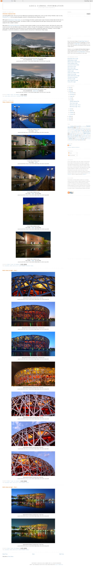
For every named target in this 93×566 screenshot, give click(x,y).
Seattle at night (71, 71)
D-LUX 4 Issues (75, 129)
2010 (70, 89)
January (71, 114)
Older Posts (61, 554)
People (77, 137)
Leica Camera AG (59, 564)
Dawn (88, 129)
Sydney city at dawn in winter (73, 72)
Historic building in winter (72, 63)
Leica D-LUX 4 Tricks (72, 66)
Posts (70, 153)
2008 (70, 116)
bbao (70, 145)
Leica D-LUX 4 (13, 96)
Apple (68, 126)
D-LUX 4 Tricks (82, 129)
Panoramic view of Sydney (73, 69)
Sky (89, 137)
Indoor (88, 130)
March (71, 110)
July (71, 98)
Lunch (71, 133)
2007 (70, 118)
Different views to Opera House (74, 61)
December (72, 92)
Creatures (69, 129)
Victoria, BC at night (72, 81)
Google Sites (77, 43)
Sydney (70, 138)
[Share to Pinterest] (26, 94)
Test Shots (83, 138)
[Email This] (21, 94)
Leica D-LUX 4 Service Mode (73, 64)
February (72, 112)
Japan (8, 96)
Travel (25, 96)
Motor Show (80, 133)
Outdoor (19, 96)
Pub (80, 137)
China (11, 482)
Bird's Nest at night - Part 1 (10, 487)
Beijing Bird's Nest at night (73, 58)
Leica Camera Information (46, 6)
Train (75, 139)
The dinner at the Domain (73, 77)
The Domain (88, 138)
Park (22, 96)
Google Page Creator (83, 41)
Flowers (69, 130)
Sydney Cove (77, 138)
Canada (77, 126)
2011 (70, 87)
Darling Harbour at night (72, 60)
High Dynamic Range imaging (14, 19)
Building (7, 265)
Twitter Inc (84, 174)
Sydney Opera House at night (73, 75)
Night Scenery (22, 265)
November (72, 94)
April (71, 108)
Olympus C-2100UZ (86, 134)
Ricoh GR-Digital (85, 137)
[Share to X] (23, 94)
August (71, 96)
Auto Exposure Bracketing (14, 25)
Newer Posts (5, 554)
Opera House (70, 135)
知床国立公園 (35, 59)
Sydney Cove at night (72, 74)
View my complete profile (73, 147)
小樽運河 (36, 162)
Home (33, 554)
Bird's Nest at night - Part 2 (10, 270)
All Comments (72, 155)
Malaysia (75, 133)
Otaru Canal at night (8, 102)
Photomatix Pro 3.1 (6, 17)
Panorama (69, 137)
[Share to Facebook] (25, 94)
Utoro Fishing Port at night (73, 80)
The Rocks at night (71, 78)
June (71, 99)
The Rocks (71, 139)
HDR (6, 96)
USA (83, 139)
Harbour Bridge (77, 130)
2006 (70, 119)
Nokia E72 (79, 134)
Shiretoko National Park (9, 13)
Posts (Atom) (10, 556)
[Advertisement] (78, 26)
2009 (70, 91)
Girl (72, 130)
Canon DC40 (83, 126)
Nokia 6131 (72, 134)
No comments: (17, 94)
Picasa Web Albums (81, 51)
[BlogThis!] (22, 94)
